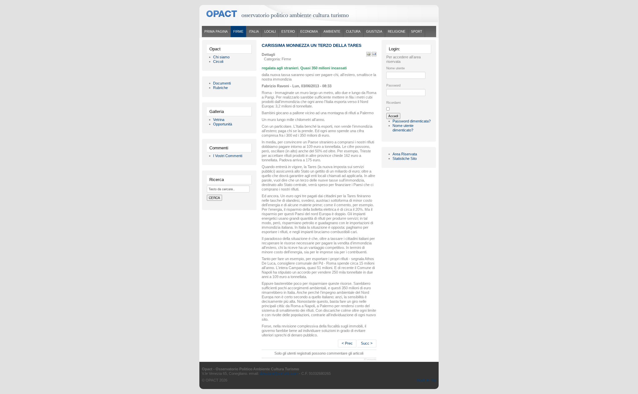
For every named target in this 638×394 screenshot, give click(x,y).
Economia (309, 31)
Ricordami (393, 102)
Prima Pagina (216, 31)
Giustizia (374, 31)
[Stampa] (368, 54)
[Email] (374, 54)
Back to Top (426, 380)
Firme (238, 31)
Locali (270, 31)
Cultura (353, 31)
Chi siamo (221, 57)
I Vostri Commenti (227, 156)
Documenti (222, 83)
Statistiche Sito (405, 158)
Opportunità (222, 124)
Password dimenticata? (412, 121)
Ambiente (331, 31)
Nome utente (395, 68)
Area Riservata (405, 154)
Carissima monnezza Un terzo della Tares (311, 45)
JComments (370, 359)
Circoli (218, 61)
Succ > (367, 343)
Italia (254, 31)
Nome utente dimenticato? (403, 127)
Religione (396, 31)
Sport (416, 31)
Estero (288, 31)
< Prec (347, 343)
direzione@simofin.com (279, 373)
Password (393, 85)
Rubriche (220, 88)
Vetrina (218, 119)
